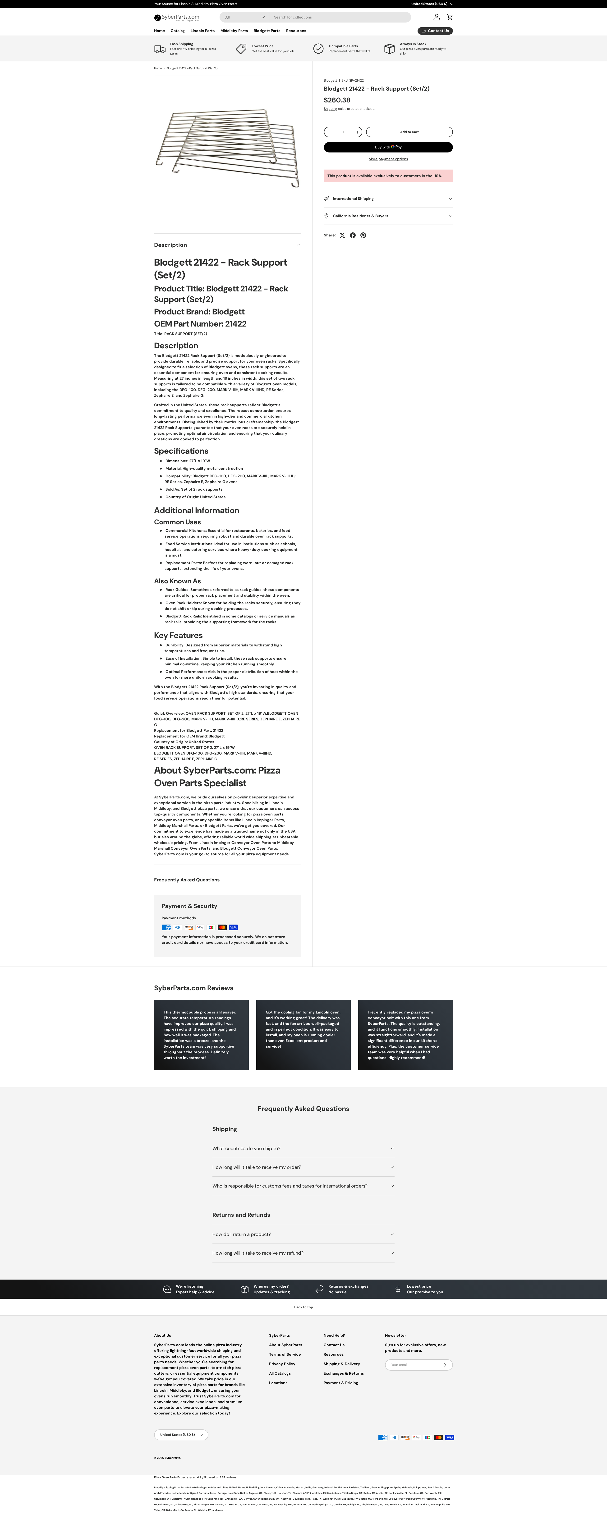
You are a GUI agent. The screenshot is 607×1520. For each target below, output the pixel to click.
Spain (397, 1487)
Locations (278, 1382)
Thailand (365, 1487)
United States (237, 1487)
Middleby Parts (234, 30)
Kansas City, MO (283, 1504)
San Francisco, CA (217, 1498)
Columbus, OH (162, 1498)
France (376, 1487)
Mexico (300, 1487)
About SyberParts (285, 1344)
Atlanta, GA (300, 1504)
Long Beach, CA (392, 1504)
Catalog (178, 30)
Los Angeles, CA (253, 1493)
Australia (289, 1487)
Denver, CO (250, 1498)
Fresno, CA (235, 1504)
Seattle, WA (236, 1498)
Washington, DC (332, 1498)
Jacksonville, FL (398, 1493)
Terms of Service (285, 1354)
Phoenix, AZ (299, 1493)
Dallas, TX (369, 1493)
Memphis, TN (433, 1498)
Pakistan (354, 1487)
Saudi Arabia (435, 1487)
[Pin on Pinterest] (363, 235)
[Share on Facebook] (353, 235)
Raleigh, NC (353, 1504)
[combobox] (315, 17)
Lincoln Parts (203, 30)
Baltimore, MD (166, 1504)
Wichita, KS (204, 1510)
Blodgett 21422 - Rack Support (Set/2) (191, 68)
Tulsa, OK (159, 1510)
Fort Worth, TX (433, 1493)
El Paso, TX (315, 1498)
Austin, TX (382, 1493)
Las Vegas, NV (350, 1498)
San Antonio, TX (336, 1493)
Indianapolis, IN (197, 1498)
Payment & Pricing (341, 1382)
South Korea (341, 1487)
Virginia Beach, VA (372, 1504)
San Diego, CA (354, 1493)
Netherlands (179, 1493)
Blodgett (330, 80)
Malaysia (407, 1487)
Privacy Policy (282, 1363)
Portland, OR (380, 1498)
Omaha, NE (340, 1504)
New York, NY (236, 1493)
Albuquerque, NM (203, 1504)
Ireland (328, 1487)
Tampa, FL (191, 1510)
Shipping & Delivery (342, 1363)
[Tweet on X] (342, 235)
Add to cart (409, 132)
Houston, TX (284, 1493)
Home (159, 30)
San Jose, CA (416, 1493)
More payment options (388, 159)
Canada (270, 1487)
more (220, 1510)
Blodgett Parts (267, 30)
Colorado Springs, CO (320, 1504)
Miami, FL (408, 1504)
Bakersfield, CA (175, 1510)
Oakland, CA (422, 1504)
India (308, 1487)
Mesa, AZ (267, 1504)
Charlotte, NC (179, 1498)
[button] (450, 17)
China (279, 1487)
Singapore (387, 1487)
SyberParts (172, 1458)
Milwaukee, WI (183, 1504)
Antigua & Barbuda (198, 1493)
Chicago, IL (270, 1493)
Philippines (419, 1487)
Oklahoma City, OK (269, 1498)
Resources (296, 30)
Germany (318, 1487)
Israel (213, 1493)
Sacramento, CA (251, 1504)
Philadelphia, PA (316, 1493)
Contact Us (334, 1344)
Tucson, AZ (221, 1504)
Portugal (222, 1493)
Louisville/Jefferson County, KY (406, 1498)
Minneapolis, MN (440, 1504)
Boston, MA (365, 1498)
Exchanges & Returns (344, 1373)
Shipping (330, 108)
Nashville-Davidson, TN (294, 1498)
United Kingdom (255, 1487)
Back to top (303, 1307)
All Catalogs (280, 1373)
